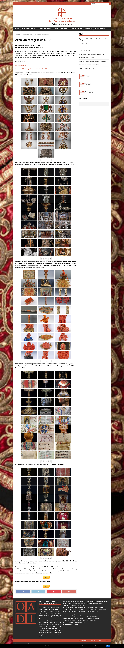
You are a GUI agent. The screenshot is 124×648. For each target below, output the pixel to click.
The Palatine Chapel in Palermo (87, 57)
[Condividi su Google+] (69, 592)
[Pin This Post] (54, 592)
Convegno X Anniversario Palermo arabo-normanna (92, 61)
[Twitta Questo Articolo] (38, 592)
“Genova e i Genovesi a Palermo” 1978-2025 (90, 47)
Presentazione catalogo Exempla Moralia (89, 65)
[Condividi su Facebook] (23, 592)
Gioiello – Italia (83, 43)
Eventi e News (100, 29)
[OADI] (62, 16)
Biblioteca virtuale (29, 29)
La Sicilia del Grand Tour (85, 50)
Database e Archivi (61, 29)
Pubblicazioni (77, 29)
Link (36, 4)
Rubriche (88, 29)
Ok (108, 646)
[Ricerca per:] (100, 4)
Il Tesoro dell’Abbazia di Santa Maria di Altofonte (91, 54)
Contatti (29, 4)
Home (17, 29)
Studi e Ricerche (45, 29)
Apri (46, 577)
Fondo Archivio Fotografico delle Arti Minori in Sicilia (31, 69)
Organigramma (19, 4)
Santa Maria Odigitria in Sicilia (86, 68)
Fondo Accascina (20, 65)
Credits (43, 4)
